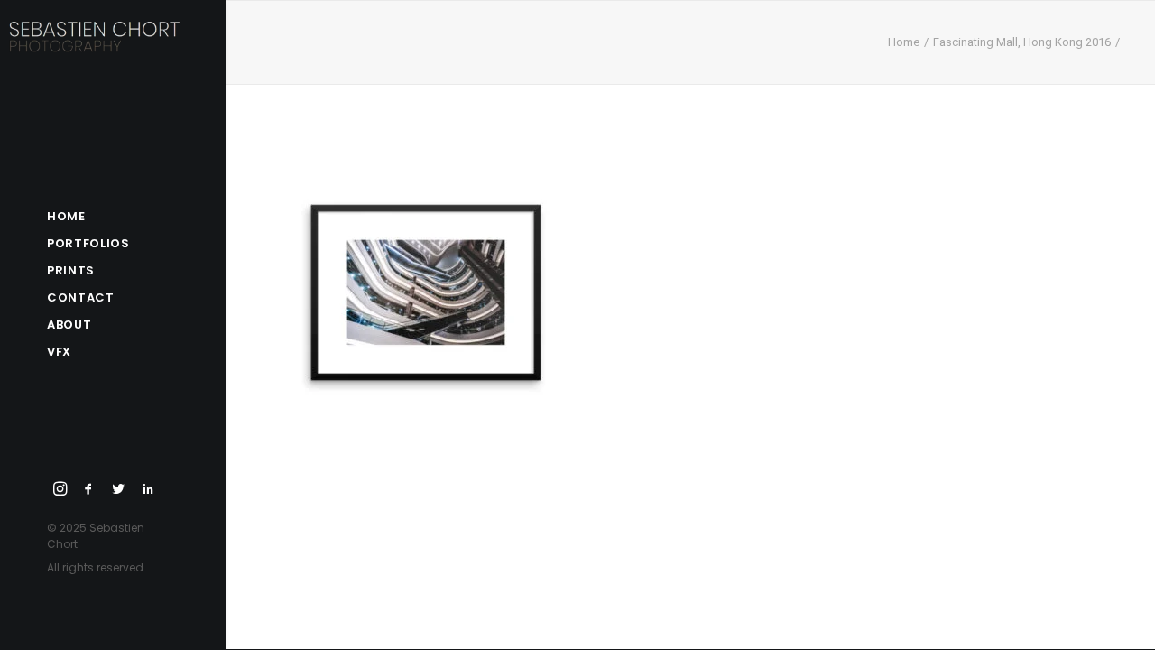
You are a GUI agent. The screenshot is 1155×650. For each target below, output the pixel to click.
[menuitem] (60, 490)
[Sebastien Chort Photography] (107, 49)
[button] (60, 490)
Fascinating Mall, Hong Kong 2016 (1022, 42)
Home (903, 42)
